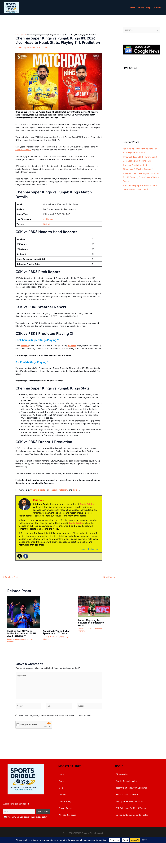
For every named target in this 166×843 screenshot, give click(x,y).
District (46, 224)
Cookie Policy (65, 801)
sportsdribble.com (90, 549)
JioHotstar (48, 219)
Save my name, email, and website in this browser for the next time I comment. (55, 715)
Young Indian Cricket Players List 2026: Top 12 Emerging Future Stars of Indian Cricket (141, 177)
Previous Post (10, 577)
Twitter (76, 490)
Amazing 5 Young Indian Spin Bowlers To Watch (56, 632)
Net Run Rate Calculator (127, 794)
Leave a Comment (14, 639)
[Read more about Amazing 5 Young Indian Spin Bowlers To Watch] (59, 612)
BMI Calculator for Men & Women (131, 808)
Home (132, 7)
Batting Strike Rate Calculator (129, 801)
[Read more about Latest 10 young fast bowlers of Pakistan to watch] (94, 606)
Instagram (63, 490)
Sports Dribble (38, 490)
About (141, 7)
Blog (148, 7)
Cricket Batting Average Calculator (132, 815)
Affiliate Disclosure (67, 815)
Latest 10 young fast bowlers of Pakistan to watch (91, 623)
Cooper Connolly (23, 149)
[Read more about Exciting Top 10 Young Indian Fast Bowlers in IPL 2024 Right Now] (23, 612)
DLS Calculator (123, 774)
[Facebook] (25, 556)
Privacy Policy (65, 808)
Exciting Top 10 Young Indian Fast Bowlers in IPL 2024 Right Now (22, 633)
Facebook (52, 490)
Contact (157, 7)
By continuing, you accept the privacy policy (26, 817)
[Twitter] (19, 556)
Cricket (23, 35)
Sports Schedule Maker (126, 781)
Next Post (109, 577)
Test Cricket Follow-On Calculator (131, 788)
